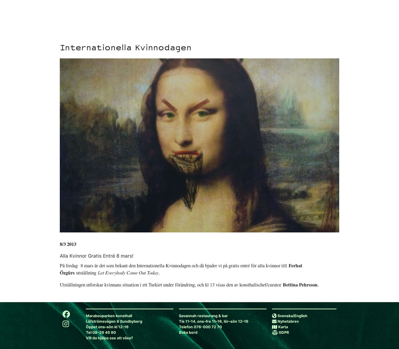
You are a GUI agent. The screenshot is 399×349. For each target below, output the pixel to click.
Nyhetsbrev (288, 321)
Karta (283, 327)
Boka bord (188, 332)
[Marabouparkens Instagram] (66, 325)
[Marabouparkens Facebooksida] (66, 315)
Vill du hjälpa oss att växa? (109, 338)
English (300, 315)
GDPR (284, 332)
